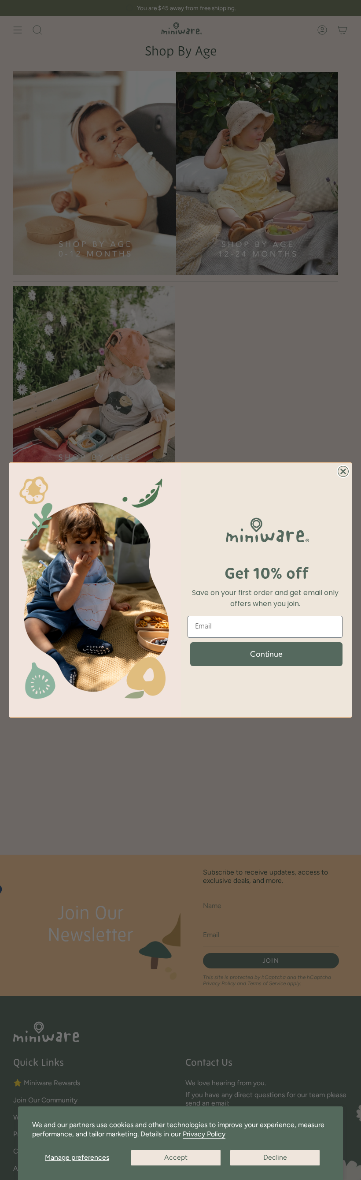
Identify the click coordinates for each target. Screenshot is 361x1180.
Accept (176, 1157)
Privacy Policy (204, 1134)
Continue (266, 654)
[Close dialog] (343, 471)
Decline (275, 1157)
